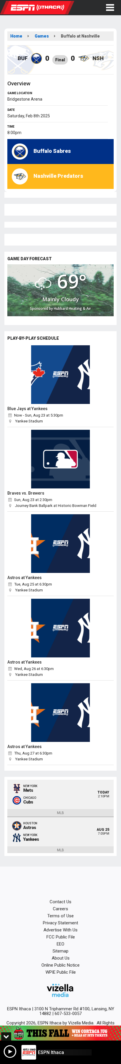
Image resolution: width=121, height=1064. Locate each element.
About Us (61, 958)
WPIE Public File (61, 972)
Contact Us (60, 901)
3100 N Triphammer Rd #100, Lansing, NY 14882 (74, 1011)
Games (42, 36)
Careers (60, 908)
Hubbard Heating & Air (72, 308)
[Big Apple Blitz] (60, 1033)
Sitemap (60, 951)
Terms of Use (60, 915)
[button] (110, 7)
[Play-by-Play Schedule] (60, 374)
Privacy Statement (60, 923)
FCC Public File (60, 937)
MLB (60, 813)
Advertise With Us (60, 930)
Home (16, 36)
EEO (60, 944)
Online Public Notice (60, 965)
